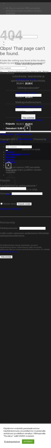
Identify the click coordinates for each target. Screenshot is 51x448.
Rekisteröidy (6, 257)
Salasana (5, 193)
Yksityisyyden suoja (8, 251)
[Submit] (1, 71)
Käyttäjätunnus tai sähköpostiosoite (18, 186)
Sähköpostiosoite (9, 228)
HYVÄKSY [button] (28, 442)
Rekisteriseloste (24, 134)
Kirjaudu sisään (24, 204)
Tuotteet (10, 152)
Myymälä (10, 157)
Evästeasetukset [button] (12, 442)
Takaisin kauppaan (20, 154)
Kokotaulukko (13, 44)
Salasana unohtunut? (11, 209)
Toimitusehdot (7, 134)
